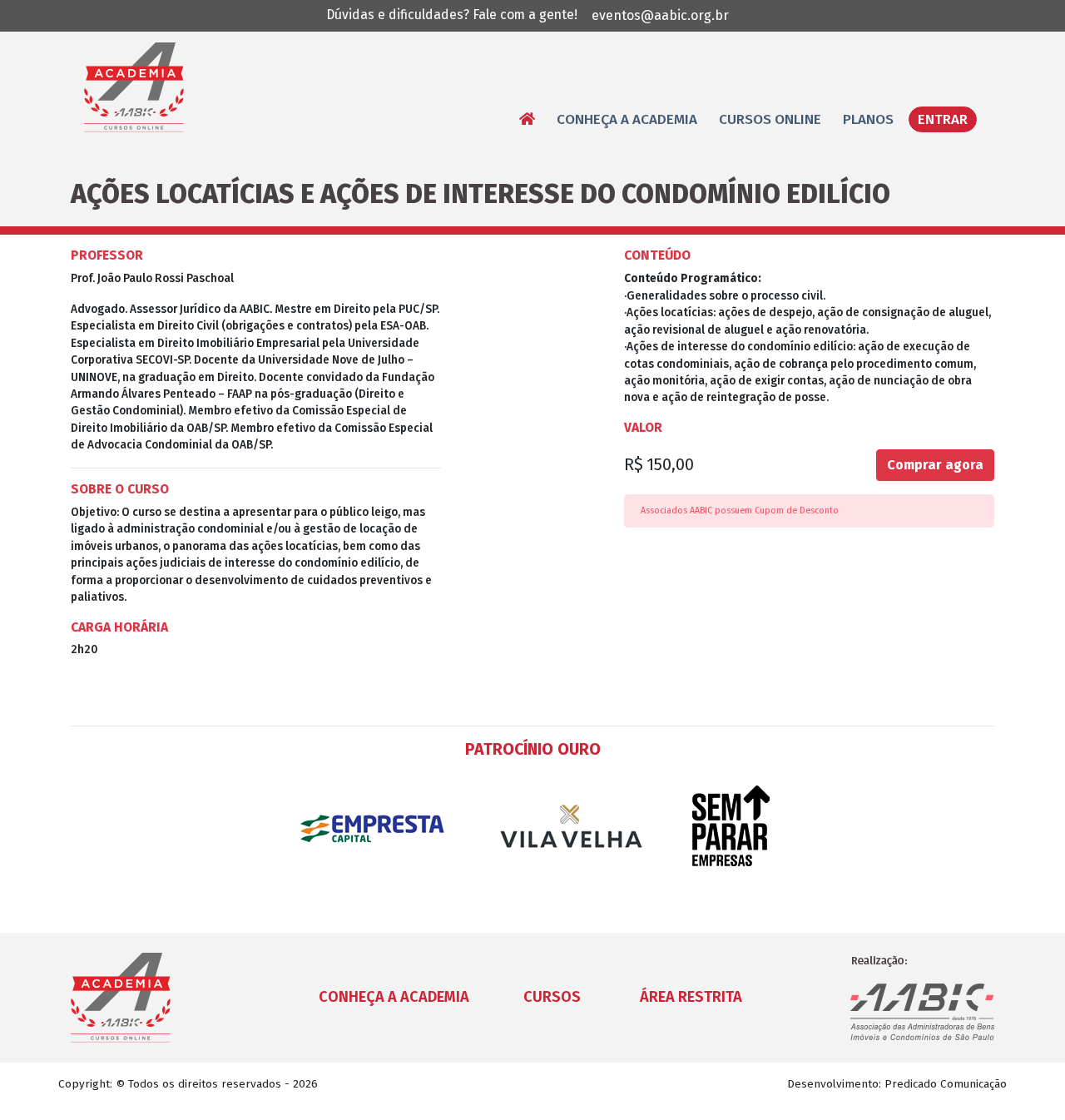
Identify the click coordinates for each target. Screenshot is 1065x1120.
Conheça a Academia (627, 119)
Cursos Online (770, 119)
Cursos (552, 997)
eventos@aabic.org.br (660, 15)
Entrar (943, 119)
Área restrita (691, 997)
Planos (868, 119)
